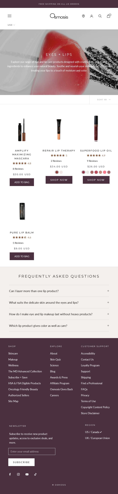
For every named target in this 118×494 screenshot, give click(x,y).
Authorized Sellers (18, 395)
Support (85, 371)
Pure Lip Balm (22, 232)
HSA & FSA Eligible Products (24, 383)
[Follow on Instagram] (18, 474)
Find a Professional (91, 383)
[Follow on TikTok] (35, 474)
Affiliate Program (59, 383)
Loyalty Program (90, 365)
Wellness (13, 365)
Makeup (13, 359)
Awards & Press (59, 377)
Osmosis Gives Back (61, 389)
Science (54, 365)
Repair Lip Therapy (59, 150)
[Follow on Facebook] (10, 474)
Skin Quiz (55, 359)
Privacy (85, 395)
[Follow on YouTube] (27, 474)
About (53, 353)
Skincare (13, 353)
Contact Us (87, 359)
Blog (52, 371)
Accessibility (88, 353)
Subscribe (21, 462)
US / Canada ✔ (93, 432)
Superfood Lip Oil (96, 150)
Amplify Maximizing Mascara (21, 154)
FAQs (84, 389)
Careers (54, 395)
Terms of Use (88, 401)
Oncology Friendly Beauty (23, 389)
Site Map (13, 401)
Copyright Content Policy (95, 407)
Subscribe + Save (18, 377)
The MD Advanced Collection (25, 371)
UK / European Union (97, 438)
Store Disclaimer (90, 413)
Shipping (86, 377)
